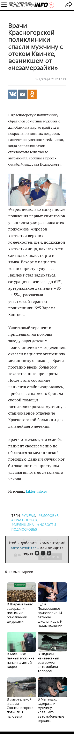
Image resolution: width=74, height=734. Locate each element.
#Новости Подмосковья (33, 526)
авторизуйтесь (25, 547)
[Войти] (69, 5)
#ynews (28, 515)
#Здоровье (48, 515)
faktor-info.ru (36, 491)
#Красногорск (24, 520)
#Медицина (22, 524)
